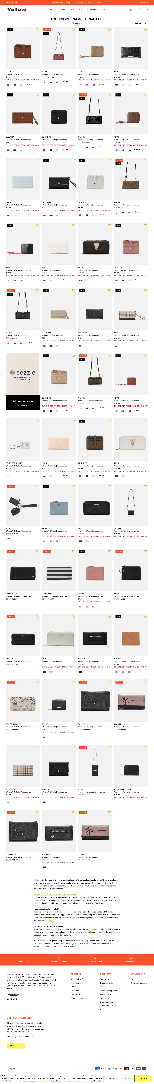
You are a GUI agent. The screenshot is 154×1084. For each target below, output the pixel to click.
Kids (80, 9)
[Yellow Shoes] (16, 9)
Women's (61, 9)
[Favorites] (136, 9)
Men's (72, 9)
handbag (50, 920)
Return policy (105, 994)
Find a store (75, 983)
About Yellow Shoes (79, 979)
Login (133, 979)
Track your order (107, 983)
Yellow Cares (76, 994)
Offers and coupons (108, 1006)
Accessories (92, 9)
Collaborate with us (79, 998)
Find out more (23, 405)
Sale (103, 9)
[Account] (130, 9)
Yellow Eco (75, 990)
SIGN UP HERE (16, 1046)
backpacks (95, 929)
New (51, 9)
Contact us (104, 979)
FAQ (101, 987)
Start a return (106, 998)
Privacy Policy (45, 1081)
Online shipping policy (109, 990)
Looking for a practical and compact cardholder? (55, 894)
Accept (144, 1078)
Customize (127, 1078)
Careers (74, 987)
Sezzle (103, 1009)
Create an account (139, 983)
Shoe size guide (106, 1002)
